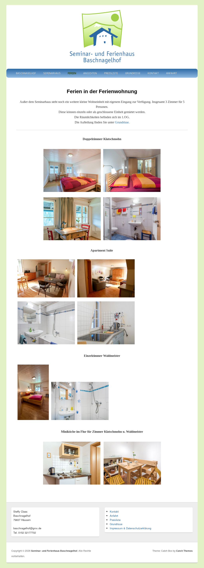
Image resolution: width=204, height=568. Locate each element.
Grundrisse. (122, 122)
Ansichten (90, 73)
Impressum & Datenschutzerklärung (130, 528)
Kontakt (153, 73)
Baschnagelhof (26, 73)
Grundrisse (132, 73)
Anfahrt (171, 73)
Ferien (72, 73)
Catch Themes (184, 551)
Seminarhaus (52, 73)
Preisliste (111, 73)
